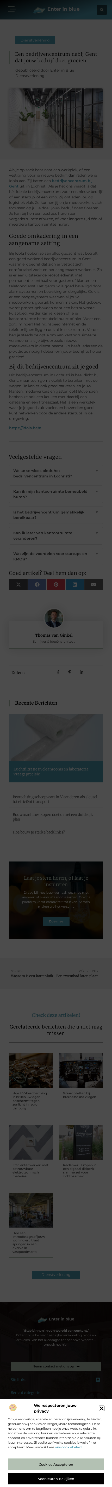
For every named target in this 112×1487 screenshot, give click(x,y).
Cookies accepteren (56, 1464)
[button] (101, 1408)
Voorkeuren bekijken (56, 1479)
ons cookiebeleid (68, 1447)
